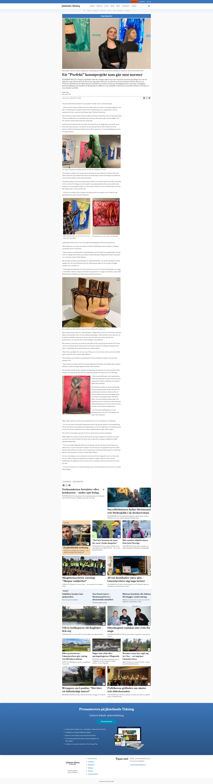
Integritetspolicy (93, 774)
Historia (90, 768)
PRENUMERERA (134, 1)
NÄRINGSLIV (100, 6)
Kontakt (90, 771)
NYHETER (92, 6)
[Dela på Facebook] (144, 98)
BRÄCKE (109, 10)
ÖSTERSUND (103, 10)
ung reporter (78, 481)
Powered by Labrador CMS (106, 781)
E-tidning (91, 762)
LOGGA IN (149, 1)
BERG (114, 10)
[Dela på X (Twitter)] (147, 98)
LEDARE (112, 6)
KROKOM (89, 10)
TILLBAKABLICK (125, 6)
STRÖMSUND (95, 10)
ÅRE (84, 10)
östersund (67, 481)
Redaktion (91, 765)
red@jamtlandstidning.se (138, 765)
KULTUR (106, 6)
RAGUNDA (127, 10)
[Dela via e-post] (149, 98)
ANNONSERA (142, 1)
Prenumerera (92, 758)
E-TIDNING (133, 6)
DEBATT (118, 6)
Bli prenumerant (106, 721)
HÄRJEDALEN (120, 10)
